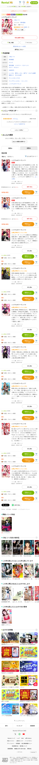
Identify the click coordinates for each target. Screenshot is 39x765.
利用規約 (18, 743)
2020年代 (11, 70)
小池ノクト (17, 20)
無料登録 (35, 3)
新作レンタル (18, 73)
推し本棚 (11, 42)
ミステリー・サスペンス (22, 65)
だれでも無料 (32, 73)
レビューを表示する (19, 124)
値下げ (25, 73)
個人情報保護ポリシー (27, 743)
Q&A (22, 738)
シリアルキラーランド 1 (19, 160)
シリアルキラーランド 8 (19, 424)
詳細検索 (32, 726)
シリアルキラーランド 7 (19, 383)
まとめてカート (31, 156)
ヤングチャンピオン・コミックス (18, 81)
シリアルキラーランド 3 (19, 230)
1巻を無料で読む (19, 38)
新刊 (6, 726)
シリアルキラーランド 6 (19, 347)
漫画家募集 (10, 748)
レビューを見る (19, 130)
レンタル (11, 73)
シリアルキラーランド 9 (19, 466)
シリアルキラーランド (15, 84)
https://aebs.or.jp (13, 762)
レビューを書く (20, 29)
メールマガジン (28, 740)
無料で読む (30, 187)
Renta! (3, 509)
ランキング (19, 726)
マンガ (11, 62)
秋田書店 (11, 59)
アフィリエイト (10, 743)
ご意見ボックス (19, 740)
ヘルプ (18, 738)
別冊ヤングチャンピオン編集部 (7, 625)
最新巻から (10, 156)
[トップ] (5, 2)
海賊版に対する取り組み (20, 748)
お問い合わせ (28, 738)
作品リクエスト (10, 740)
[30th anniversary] (11, 3)
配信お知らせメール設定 (19, 46)
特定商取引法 (15, 746)
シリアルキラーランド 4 (19, 268)
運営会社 (29, 748)
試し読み (29, 251)
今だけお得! (18, 75)
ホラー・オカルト (14, 67)
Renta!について (11, 738)
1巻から (4, 156)
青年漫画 (22, 22)
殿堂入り (11, 75)
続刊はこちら (19, 49)
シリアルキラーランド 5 (19, 305)
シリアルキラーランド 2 (19, 198)
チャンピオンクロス (14, 78)
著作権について (23, 746)
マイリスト (29, 42)
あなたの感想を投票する (19, 141)
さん (15, 119)
